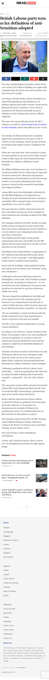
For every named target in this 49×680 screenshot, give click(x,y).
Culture (6, 544)
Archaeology (8, 532)
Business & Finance (10, 540)
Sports (6, 595)
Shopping (7, 621)
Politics (6, 617)
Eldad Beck (7, 33)
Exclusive (6, 548)
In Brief (6, 574)
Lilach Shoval (8, 480)
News (8, 14)
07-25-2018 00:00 (25, 36)
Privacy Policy (8, 630)
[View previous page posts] (22, 507)
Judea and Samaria (10, 583)
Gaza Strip (7, 613)
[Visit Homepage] (26, 3)
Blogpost (6, 536)
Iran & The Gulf (9, 609)
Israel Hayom (21, 667)
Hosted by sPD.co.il (8, 672)
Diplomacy (7, 604)
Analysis (6, 527)
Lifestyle (6, 587)
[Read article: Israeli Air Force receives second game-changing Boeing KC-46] (41, 478)
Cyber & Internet (9, 591)
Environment (8, 557)
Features (6, 566)
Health (5, 570)
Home (2, 14)
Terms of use (8, 625)
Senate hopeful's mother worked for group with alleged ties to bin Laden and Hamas (17, 492)
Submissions (8, 634)
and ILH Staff (12, 36)
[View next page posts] (26, 507)
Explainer (6, 553)
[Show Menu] (3, 3)
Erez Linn (7, 466)
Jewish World (8, 579)
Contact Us (7, 638)
